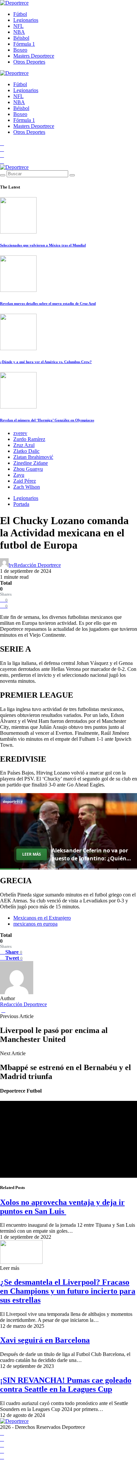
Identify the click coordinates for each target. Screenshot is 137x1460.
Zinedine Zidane (30, 463)
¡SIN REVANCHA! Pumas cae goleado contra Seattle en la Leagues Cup (65, 1384)
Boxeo (20, 50)
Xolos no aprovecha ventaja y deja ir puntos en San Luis (62, 1207)
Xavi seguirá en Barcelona (45, 1340)
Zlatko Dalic (26, 451)
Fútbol (20, 14)
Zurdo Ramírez (29, 439)
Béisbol (21, 38)
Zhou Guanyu (28, 469)
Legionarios (25, 20)
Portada (21, 504)
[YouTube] (2, 149)
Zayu (18, 475)
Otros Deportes (29, 62)
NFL (18, 26)
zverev (20, 433)
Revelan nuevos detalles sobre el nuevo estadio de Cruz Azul (48, 303)
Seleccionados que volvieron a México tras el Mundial (43, 245)
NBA (19, 32)
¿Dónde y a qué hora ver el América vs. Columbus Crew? (46, 362)
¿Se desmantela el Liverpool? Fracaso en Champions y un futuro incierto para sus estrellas (67, 1291)
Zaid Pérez (24, 481)
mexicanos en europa (35, 924)
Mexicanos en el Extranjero (42, 918)
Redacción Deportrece (23, 1004)
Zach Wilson (26, 487)
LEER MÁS (31, 854)
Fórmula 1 (24, 44)
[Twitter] (2, 161)
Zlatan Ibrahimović (33, 457)
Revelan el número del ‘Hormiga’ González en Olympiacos (47, 420)
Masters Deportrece (33, 56)
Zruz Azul (24, 445)
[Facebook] (2, 143)
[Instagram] (2, 155)
